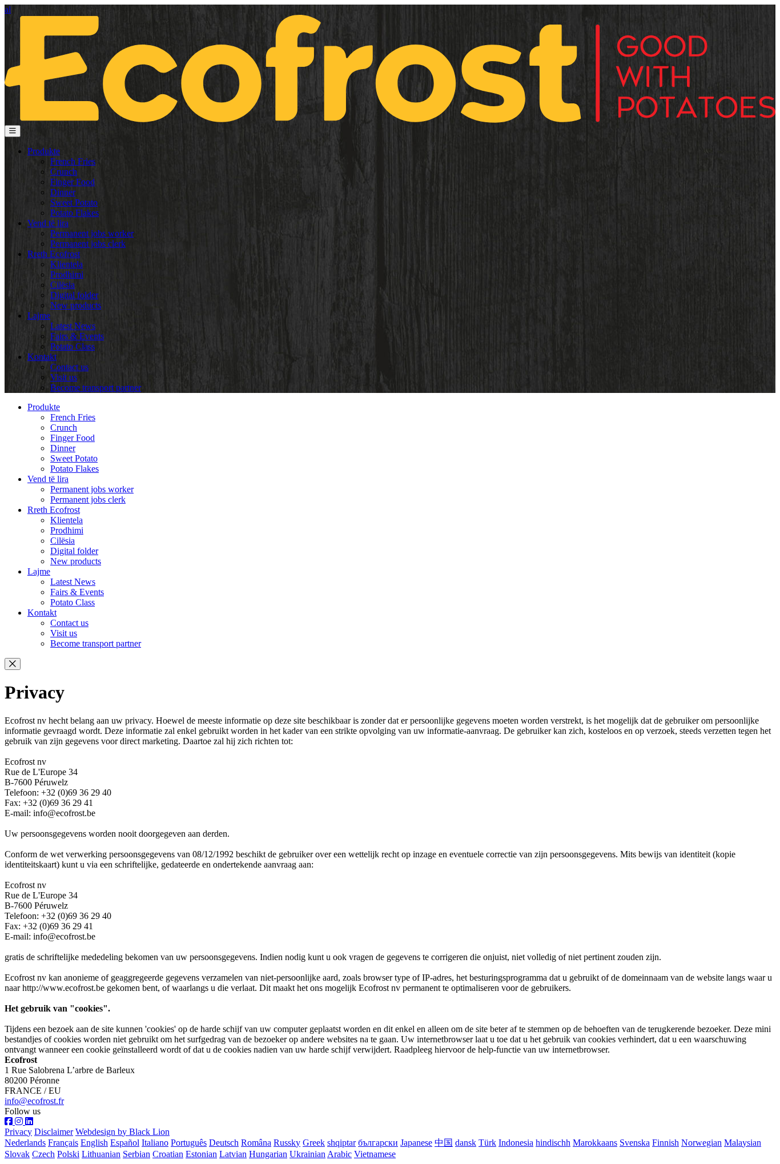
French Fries (72, 161)
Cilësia (62, 285)
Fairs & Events (77, 336)
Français (63, 1142)
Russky (287, 1142)
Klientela (66, 264)
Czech (43, 1154)
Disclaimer (53, 1132)
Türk (487, 1142)
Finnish (665, 1142)
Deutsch (224, 1142)
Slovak (17, 1154)
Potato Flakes (74, 213)
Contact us (69, 367)
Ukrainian (307, 1154)
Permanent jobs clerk (88, 243)
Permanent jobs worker (92, 233)
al (8, 9)
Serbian (136, 1154)
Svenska (635, 1142)
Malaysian (742, 1142)
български (378, 1142)
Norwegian (701, 1142)
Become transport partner (95, 387)
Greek (314, 1142)
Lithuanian (101, 1154)
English (94, 1142)
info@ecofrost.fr (34, 1101)
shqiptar (341, 1142)
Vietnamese (375, 1154)
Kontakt (42, 357)
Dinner (62, 192)
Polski (68, 1154)
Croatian (167, 1154)
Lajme (38, 315)
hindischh (553, 1142)
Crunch (63, 171)
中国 (444, 1142)
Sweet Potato (74, 202)
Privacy (18, 1132)
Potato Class (72, 346)
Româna (256, 1142)
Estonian (201, 1154)
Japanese (416, 1142)
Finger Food (72, 182)
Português (189, 1142)
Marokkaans (595, 1142)
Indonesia (515, 1142)
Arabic (339, 1154)
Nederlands (25, 1142)
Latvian (233, 1154)
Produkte (43, 151)
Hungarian (268, 1154)
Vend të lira (48, 223)
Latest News (72, 326)
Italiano (155, 1142)
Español (124, 1142)
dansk (465, 1142)
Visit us (63, 377)
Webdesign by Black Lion (122, 1132)
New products (75, 305)
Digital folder (74, 295)
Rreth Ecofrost (53, 254)
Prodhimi (66, 274)
